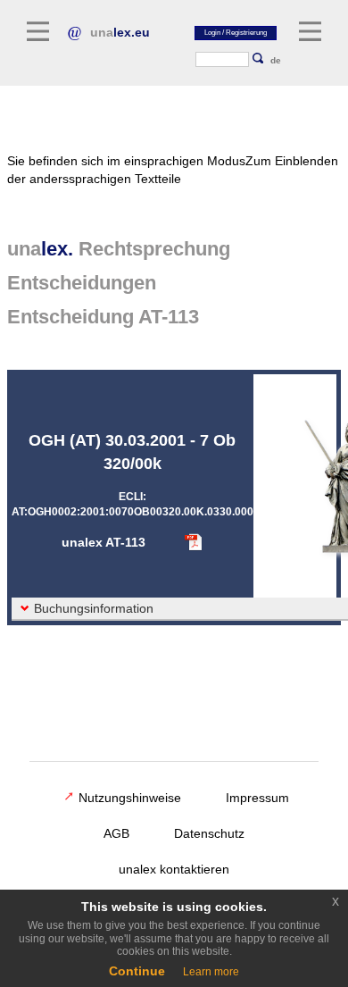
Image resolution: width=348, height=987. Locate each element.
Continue (137, 971)
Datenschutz (209, 833)
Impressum (257, 797)
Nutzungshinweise (130, 797)
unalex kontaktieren (174, 869)
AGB (116, 833)
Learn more (211, 972)
